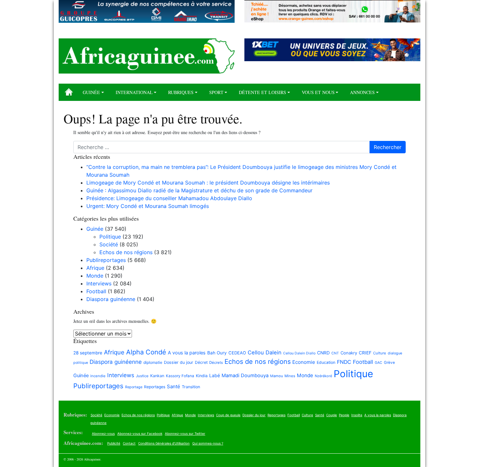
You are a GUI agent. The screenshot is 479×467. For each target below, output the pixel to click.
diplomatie (152, 362)
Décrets (216, 362)
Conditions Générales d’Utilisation (164, 443)
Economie (303, 362)
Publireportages (106, 260)
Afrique (95, 268)
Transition (191, 386)
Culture (379, 353)
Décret (201, 362)
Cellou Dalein (265, 352)
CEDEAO (237, 352)
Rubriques (181, 92)
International (134, 92)
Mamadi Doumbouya (245, 375)
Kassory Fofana (180, 376)
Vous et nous (318, 92)
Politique (110, 236)
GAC (378, 363)
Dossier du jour (178, 362)
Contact (129, 443)
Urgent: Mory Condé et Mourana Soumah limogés (147, 206)
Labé (214, 375)
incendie (98, 376)
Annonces (362, 92)
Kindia (202, 375)
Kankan (157, 375)
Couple (331, 415)
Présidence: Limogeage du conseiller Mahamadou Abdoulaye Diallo (169, 198)
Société (108, 244)
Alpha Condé (146, 352)
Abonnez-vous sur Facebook (139, 433)
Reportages (154, 386)
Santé (173, 386)
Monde (94, 275)
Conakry (349, 352)
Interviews (98, 283)
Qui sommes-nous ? (207, 443)
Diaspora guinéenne (110, 299)
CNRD (323, 352)
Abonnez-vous (103, 433)
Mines (289, 376)
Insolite (356, 415)
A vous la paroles (187, 353)
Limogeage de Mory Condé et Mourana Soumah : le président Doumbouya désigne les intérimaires (208, 182)
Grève (389, 362)
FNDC (344, 362)
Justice (142, 376)
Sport (216, 92)
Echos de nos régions (125, 252)
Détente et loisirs (262, 92)
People (344, 415)
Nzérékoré (323, 376)
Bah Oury (217, 352)
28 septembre (87, 352)
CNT (335, 353)
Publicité (113, 443)
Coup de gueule (228, 415)
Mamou (276, 376)
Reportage (133, 387)
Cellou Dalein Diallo (299, 353)
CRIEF (365, 352)
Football (96, 291)
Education (326, 362)
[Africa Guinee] (147, 56)
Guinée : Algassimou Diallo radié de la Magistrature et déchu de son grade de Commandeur (199, 190)
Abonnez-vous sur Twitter (185, 433)
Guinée (91, 92)
